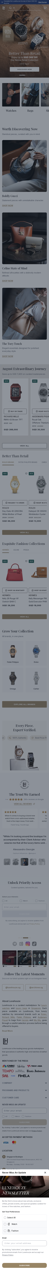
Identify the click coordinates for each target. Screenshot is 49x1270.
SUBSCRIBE (24, 1265)
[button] (7, 1255)
